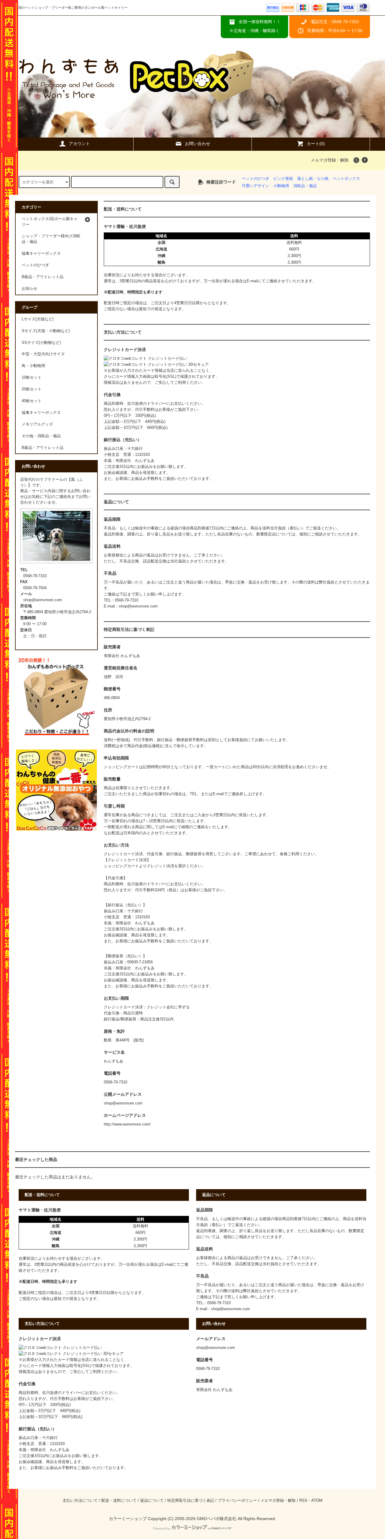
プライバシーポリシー (237, 1500)
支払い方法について (80, 1500)
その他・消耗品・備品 (41, 436)
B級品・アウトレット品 (42, 448)
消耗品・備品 (305, 186)
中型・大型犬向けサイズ (43, 354)
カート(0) (316, 143)
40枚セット (32, 401)
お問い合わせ (197, 143)
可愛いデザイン (255, 186)
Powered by (162, 1528)
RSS (303, 1500)
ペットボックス (346, 179)
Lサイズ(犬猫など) (38, 319)
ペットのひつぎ (255, 179)
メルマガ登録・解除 (330, 160)
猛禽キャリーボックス (41, 413)
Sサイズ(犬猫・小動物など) (46, 331)
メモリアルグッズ (37, 424)
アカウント (79, 143)
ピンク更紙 (283, 179)
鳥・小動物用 (33, 366)
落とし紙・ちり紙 (312, 179)
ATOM (316, 1500)
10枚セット (32, 377)
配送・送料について (119, 1500)
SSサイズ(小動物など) (41, 343)
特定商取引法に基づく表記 (190, 1500)
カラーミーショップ (128, 1518)
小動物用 (281, 186)
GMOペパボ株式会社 (216, 1518)
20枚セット (32, 389)
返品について (152, 1500)
